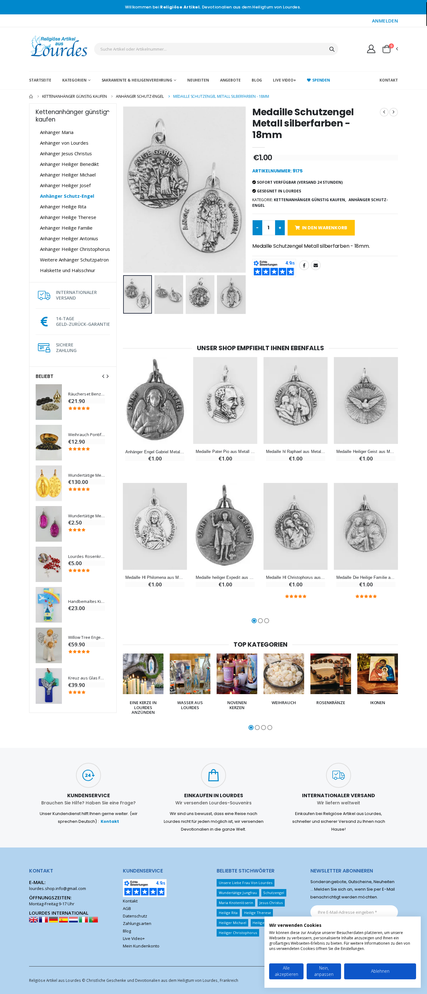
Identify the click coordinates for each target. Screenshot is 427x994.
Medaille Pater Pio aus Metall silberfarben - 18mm (225, 451)
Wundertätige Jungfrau (238, 892)
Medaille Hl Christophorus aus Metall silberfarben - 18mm (295, 577)
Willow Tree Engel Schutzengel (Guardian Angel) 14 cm (86, 637)
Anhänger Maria (56, 132)
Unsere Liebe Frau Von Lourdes (246, 882)
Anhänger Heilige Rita (63, 206)
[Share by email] (316, 265)
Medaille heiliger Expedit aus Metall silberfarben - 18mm (225, 577)
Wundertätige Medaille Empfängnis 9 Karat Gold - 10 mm (86, 475)
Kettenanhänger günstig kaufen (74, 96)
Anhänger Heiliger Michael (68, 174)
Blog (257, 80)
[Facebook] (304, 265)
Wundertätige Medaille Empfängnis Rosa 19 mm (86, 516)
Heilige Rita (228, 912)
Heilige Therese (257, 912)
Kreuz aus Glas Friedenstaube (86, 678)
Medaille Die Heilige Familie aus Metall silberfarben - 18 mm (365, 577)
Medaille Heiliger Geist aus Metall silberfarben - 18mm (365, 451)
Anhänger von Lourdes (64, 143)
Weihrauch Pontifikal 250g (86, 434)
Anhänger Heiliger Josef (65, 185)
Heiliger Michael (232, 922)
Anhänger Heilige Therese (68, 217)
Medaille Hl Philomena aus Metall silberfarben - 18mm (154, 577)
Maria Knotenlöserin (236, 902)
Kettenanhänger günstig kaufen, (310, 199)
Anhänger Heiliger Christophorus (75, 249)
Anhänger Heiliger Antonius (69, 238)
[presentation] (103, 376)
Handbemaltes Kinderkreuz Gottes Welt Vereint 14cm (86, 601)
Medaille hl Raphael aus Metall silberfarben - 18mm (295, 451)
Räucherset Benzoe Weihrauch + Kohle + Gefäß (86, 394)
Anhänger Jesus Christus (66, 153)
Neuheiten (198, 80)
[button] (390, 49)
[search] (332, 49)
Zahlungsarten (137, 923)
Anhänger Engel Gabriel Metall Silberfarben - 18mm (154, 452)
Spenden (321, 80)
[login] (371, 49)
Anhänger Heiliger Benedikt (69, 164)
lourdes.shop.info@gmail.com (57, 888)
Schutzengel (273, 892)
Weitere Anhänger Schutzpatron (74, 259)
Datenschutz (135, 916)
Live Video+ (284, 80)
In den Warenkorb (324, 228)
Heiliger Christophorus (238, 932)
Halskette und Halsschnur (67, 270)
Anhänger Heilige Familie (66, 228)
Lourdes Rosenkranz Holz (86, 556)
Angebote (230, 80)
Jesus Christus (271, 902)
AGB (127, 908)
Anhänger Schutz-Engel (139, 96)
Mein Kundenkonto (141, 946)
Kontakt (388, 80)
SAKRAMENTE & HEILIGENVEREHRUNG (137, 80)
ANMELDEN (385, 20)
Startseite (40, 80)
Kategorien (74, 80)
